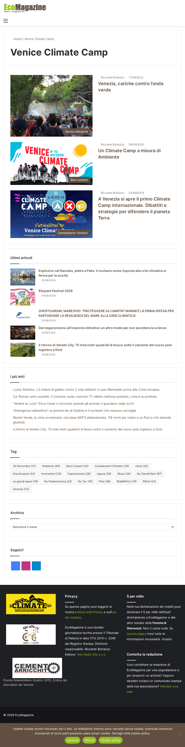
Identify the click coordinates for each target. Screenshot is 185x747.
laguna (104, 473)
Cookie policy (110, 740)
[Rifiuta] (179, 735)
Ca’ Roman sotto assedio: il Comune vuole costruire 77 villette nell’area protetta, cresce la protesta (85, 396)
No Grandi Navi (149, 473)
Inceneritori (51, 473)
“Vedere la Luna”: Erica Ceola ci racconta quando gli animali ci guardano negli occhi (73, 403)
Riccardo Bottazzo (112, 77)
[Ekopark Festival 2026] (22, 297)
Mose (124, 473)
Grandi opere (24, 473)
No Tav (85, 481)
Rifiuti (149, 481)
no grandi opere (25, 481)
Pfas (104, 481)
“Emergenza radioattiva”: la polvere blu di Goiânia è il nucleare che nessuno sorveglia (74, 410)
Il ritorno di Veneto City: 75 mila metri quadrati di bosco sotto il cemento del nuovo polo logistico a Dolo (87, 429)
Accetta (72, 740)
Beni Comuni (77, 466)
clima (141, 466)
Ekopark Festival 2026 (56, 291)
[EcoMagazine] (24, 8)
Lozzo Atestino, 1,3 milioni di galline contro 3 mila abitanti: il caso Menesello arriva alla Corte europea (86, 389)
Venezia (21, 489)
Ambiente (51, 466)
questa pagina (137, 633)
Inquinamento (79, 473)
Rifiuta (89, 740)
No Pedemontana (58, 481)
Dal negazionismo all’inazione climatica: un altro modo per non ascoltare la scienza (102, 328)
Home (17, 39)
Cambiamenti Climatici (112, 466)
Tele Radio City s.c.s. (91, 654)
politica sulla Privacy (89, 612)
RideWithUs (126, 481)
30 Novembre (24, 466)
